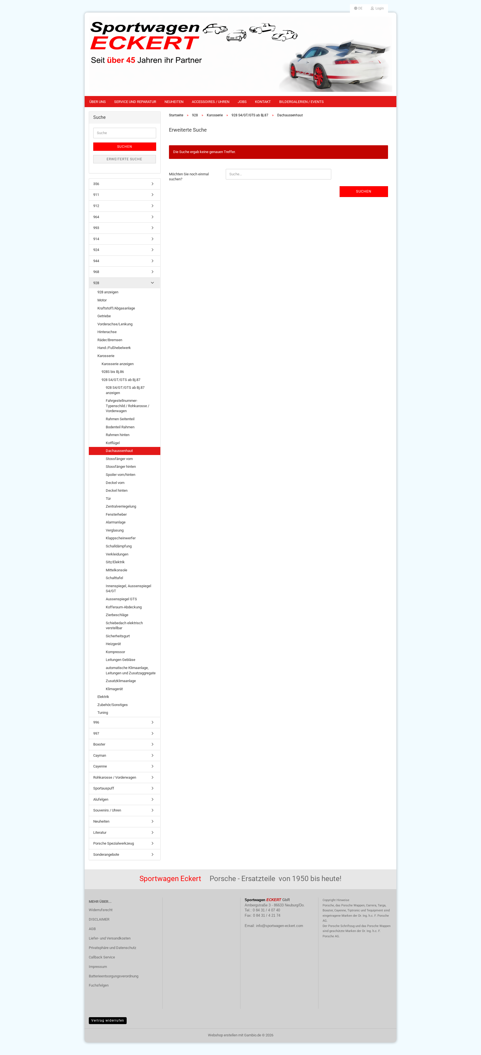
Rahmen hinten (117, 435)
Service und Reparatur (135, 102)
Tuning (102, 712)
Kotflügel (113, 443)
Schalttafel (114, 578)
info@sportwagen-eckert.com (279, 926)
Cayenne (100, 766)
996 (96, 722)
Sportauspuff (103, 788)
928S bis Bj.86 (113, 372)
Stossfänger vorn (119, 459)
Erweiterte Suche (124, 159)
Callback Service (102, 957)
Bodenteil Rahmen (120, 427)
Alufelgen (100, 799)
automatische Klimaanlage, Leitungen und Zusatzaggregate (131, 670)
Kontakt (263, 102)
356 (96, 184)
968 (96, 272)
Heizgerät (113, 644)
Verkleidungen (117, 554)
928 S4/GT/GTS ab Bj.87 (121, 380)
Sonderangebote (106, 854)
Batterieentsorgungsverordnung (113, 976)
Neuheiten (174, 102)
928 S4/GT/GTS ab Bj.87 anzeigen (125, 390)
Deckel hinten (116, 490)
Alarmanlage (116, 522)
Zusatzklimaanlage (121, 681)
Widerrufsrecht (100, 910)
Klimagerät (114, 689)
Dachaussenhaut (119, 451)
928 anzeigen (107, 292)
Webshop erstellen (222, 1035)
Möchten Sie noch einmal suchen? (189, 176)
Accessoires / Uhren (210, 102)
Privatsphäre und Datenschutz (112, 948)
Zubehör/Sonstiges (112, 705)
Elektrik (103, 697)
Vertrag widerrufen (107, 1020)
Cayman (99, 755)
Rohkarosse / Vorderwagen (114, 777)
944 (96, 261)
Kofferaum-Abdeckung (124, 607)
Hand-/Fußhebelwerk (114, 348)
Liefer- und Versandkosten (110, 938)
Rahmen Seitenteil (120, 419)
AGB (92, 929)
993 (96, 228)
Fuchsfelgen (99, 985)
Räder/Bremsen (109, 340)
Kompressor (115, 652)
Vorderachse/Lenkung (114, 324)
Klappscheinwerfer (121, 538)
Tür (108, 498)
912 (96, 206)
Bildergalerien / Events (301, 102)
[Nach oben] (465, 1046)
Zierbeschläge (117, 615)
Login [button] (379, 8)
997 (96, 733)
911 (96, 195)
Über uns (97, 102)
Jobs (242, 102)
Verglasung (115, 530)
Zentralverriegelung (121, 506)
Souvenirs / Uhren (107, 810)
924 (96, 250)
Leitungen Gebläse (120, 660)
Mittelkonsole (116, 570)
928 (96, 283)
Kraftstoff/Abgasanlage (116, 308)
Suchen (363, 191)
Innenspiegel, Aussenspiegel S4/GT (128, 588)
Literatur (99, 832)
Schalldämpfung (119, 546)
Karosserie (105, 356)
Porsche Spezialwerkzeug (113, 843)
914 (96, 239)
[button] (358, 8)
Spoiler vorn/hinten (120, 475)
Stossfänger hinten (121, 466)
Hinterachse (107, 332)
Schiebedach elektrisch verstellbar (124, 625)
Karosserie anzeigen (118, 364)
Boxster (99, 744)
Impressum (98, 967)
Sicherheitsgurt (118, 636)
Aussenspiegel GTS (121, 599)
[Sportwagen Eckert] (240, 54)
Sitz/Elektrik (115, 562)
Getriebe (104, 316)
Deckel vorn (115, 483)
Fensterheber (116, 514)
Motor (102, 300)
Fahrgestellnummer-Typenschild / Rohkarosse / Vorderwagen (127, 406)
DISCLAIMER (99, 919)
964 (96, 217)
